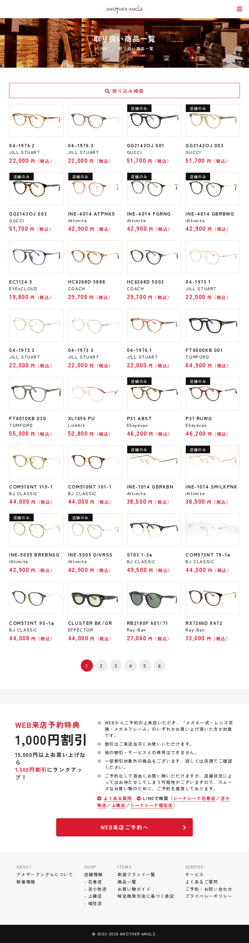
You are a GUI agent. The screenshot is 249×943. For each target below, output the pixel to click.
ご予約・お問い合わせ (209, 889)
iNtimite (77, 220)
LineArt (76, 425)
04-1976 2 (22, 145)
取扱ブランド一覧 (136, 874)
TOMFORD (197, 357)
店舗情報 (93, 874)
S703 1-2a (139, 554)
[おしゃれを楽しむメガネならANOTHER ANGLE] (124, 9)
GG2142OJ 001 (146, 145)
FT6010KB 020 (27, 418)
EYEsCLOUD (23, 288)
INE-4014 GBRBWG (210, 213)
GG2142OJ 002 (28, 213)
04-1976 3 (81, 145)
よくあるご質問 (201, 882)
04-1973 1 (198, 281)
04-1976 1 (139, 349)
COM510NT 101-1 (90, 486)
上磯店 (118, 805)
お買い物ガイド (134, 889)
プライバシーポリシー (209, 896)
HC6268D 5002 (145, 281)
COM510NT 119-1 (31, 486)
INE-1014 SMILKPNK (211, 486)
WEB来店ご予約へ (124, 827)
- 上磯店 (93, 896)
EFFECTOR (81, 630)
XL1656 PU (81, 418)
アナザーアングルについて (44, 874)
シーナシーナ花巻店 (194, 798)
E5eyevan (137, 425)
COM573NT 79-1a (208, 554)
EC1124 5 (20, 281)
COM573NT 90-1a (31, 622)
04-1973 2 (22, 349)
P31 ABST (139, 418)
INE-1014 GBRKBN (150, 486)
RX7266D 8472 (204, 622)
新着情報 (25, 882)
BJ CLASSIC (23, 493)
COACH (76, 288)
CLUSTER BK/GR (90, 622)
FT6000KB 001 (204, 349)
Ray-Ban (136, 630)
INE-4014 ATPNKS (91, 213)
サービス (194, 874)
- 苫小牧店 (95, 889)
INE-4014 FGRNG (149, 213)
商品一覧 (127, 882)
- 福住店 (93, 903)
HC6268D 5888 (87, 281)
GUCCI (134, 152)
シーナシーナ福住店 (151, 805)
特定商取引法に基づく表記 (146, 896)
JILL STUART (24, 152)
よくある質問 (118, 798)
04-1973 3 (81, 349)
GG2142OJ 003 (204, 145)
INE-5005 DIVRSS (90, 554)
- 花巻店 (93, 882)
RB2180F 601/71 (147, 622)
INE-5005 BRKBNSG (34, 554)
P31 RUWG (199, 418)
